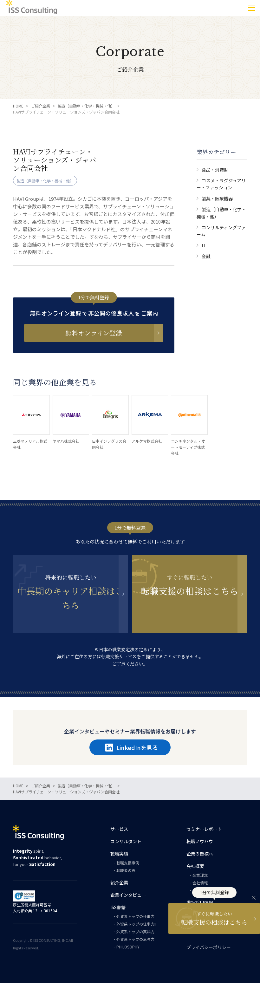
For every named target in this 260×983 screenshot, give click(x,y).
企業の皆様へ (199, 853)
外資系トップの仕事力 (135, 916)
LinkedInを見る (137, 747)
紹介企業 (119, 882)
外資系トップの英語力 (135, 931)
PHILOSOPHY (128, 946)
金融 (206, 256)
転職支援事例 (127, 862)
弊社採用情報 (199, 902)
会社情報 (200, 882)
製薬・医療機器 (217, 198)
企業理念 (200, 875)
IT (204, 245)
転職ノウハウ (199, 841)
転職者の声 (125, 870)
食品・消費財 (215, 169)
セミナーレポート (204, 829)
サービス (119, 829)
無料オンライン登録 (93, 332)
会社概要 (195, 866)
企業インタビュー (128, 895)
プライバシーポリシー (208, 947)
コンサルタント (125, 841)
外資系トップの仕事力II (136, 924)
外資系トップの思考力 (135, 939)
